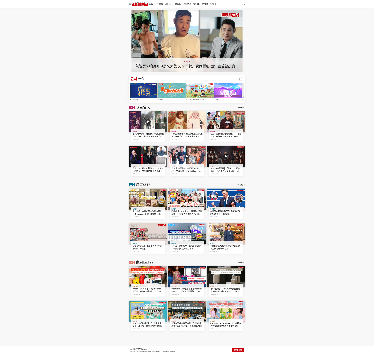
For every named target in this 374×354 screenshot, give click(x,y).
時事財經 (160, 4)
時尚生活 (212, 286)
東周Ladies (169, 4)
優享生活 (178, 4)
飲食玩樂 (135, 286)
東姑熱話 (173, 166)
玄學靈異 (205, 4)
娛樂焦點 (135, 131)
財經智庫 (212, 243)
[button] (244, 41)
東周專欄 (213, 4)
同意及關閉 (238, 350)
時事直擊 (135, 209)
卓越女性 (173, 286)
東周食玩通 (187, 4)
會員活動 (196, 4)
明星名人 (152, 4)
